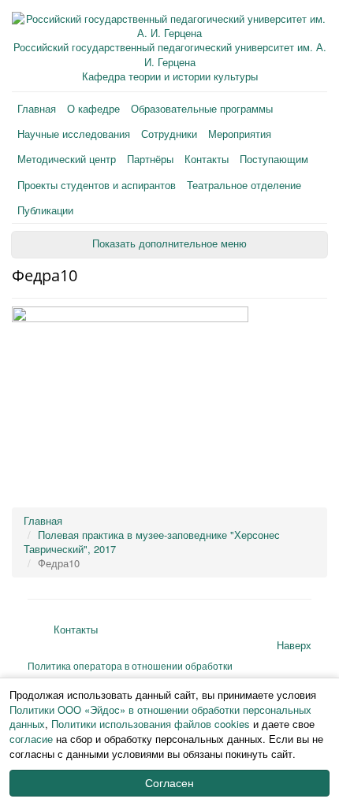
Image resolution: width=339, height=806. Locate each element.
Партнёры (150, 158)
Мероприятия (239, 133)
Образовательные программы (202, 108)
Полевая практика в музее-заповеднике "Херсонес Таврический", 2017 (152, 541)
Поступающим (274, 158)
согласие (31, 738)
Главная (36, 108)
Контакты (206, 158)
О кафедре (93, 108)
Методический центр (66, 158)
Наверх (294, 644)
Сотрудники (169, 133)
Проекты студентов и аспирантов (96, 184)
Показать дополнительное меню (169, 244)
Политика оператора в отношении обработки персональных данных (130, 672)
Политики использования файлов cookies (150, 723)
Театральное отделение (244, 184)
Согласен (169, 783)
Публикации (45, 209)
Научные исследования (73, 133)
